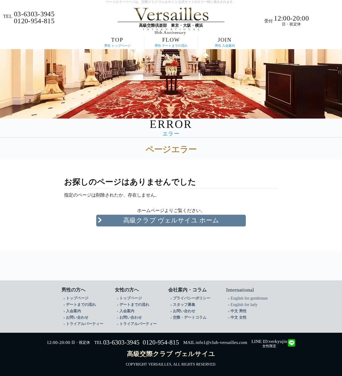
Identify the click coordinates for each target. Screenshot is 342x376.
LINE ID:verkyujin (269, 341)
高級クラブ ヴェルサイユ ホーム (171, 220)
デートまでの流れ (81, 305)
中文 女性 (239, 317)
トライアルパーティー (84, 324)
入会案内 (73, 311)
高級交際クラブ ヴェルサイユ (171, 353)
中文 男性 (239, 311)
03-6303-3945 (121, 342)
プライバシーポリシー (191, 298)
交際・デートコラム (190, 317)
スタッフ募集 (184, 305)
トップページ (77, 298)
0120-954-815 (161, 342)
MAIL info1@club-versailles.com (215, 342)
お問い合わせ (77, 317)
